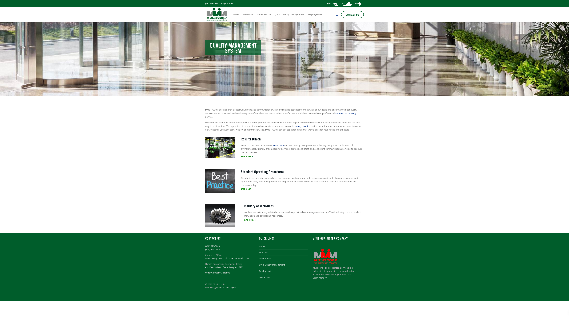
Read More (246, 156)
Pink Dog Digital (228, 287)
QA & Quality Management (289, 14)
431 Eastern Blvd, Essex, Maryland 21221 (225, 267)
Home (236, 14)
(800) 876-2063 (226, 3)
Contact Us (352, 14)
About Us (248, 14)
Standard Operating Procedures (262, 171)
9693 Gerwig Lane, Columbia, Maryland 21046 (227, 258)
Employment (315, 14)
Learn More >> (320, 277)
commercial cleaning (345, 113)
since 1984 (278, 145)
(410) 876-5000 (211, 3)
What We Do (264, 14)
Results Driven (251, 138)
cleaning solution (302, 126)
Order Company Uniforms (217, 272)
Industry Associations (259, 205)
